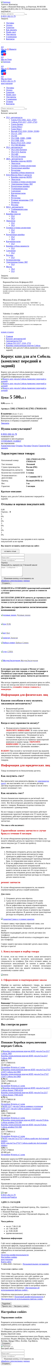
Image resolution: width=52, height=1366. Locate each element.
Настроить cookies (21, 1306)
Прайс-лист (11, 32)
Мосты (14, 195)
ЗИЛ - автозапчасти (14, 159)
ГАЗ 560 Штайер (18, 145)
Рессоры (14, 205)
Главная (9, 336)
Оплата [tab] (35, 446)
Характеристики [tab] (8, 446)
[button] (6, 83)
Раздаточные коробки (20, 168)
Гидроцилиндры (13, 260)
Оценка (4, 563)
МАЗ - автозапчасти (14, 207)
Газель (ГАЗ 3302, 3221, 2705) (23, 120)
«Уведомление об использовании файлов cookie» (20, 1289)
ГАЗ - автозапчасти (14, 117)
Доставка (10, 23)
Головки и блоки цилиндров (23, 166)
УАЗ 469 (14, 154)
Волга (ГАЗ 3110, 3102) (21, 143)
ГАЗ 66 (14, 136)
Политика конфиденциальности (15, 1255)
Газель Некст (16, 127)
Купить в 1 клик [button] (18, 1067)
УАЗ (13, 218)
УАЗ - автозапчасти (14, 147)
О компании (11, 37)
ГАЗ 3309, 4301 (17, 140)
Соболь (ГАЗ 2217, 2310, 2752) (24, 122)
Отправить (6, 1364)
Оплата (9, 25)
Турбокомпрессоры (19, 189)
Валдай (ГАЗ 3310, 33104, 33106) (25, 131)
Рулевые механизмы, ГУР (22, 200)
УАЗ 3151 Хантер (18, 152)
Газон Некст (16, 129)
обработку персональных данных (15, 581)
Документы (11, 34)
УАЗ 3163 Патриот (19, 149)
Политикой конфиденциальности (29, 1297)
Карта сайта (6, 1262)
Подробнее (5, 1067)
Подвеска (15, 202)
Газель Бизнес (17, 124)
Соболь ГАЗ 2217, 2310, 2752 (18, 343)
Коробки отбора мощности (22, 172)
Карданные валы (18, 193)
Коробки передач (13, 214)
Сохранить (6, 1343)
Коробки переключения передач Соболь (23, 345)
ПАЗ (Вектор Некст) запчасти (19, 175)
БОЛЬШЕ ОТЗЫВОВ (7, 332)
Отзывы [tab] (19, 446)
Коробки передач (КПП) (21, 161)
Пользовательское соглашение (36, 1264)
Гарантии (10, 27)
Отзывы (9, 101)
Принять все (6, 1306)
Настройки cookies (9, 1257)
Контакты (10, 39)
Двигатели (15, 163)
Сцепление (16, 191)
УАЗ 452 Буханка (18, 156)
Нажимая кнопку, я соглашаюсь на (17, 579)
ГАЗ (13, 216)
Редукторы (15, 170)
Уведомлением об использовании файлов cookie (22, 1299)
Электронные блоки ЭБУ (22, 184)
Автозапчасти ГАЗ (14, 341)
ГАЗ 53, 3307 (16, 133)
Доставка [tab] (27, 446)
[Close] (12, 1346)
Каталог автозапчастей (16, 339)
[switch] (2, 1329)
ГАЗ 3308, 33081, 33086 (21, 138)
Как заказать (11, 30)
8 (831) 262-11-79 (8, 81)
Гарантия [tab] (42, 446)
